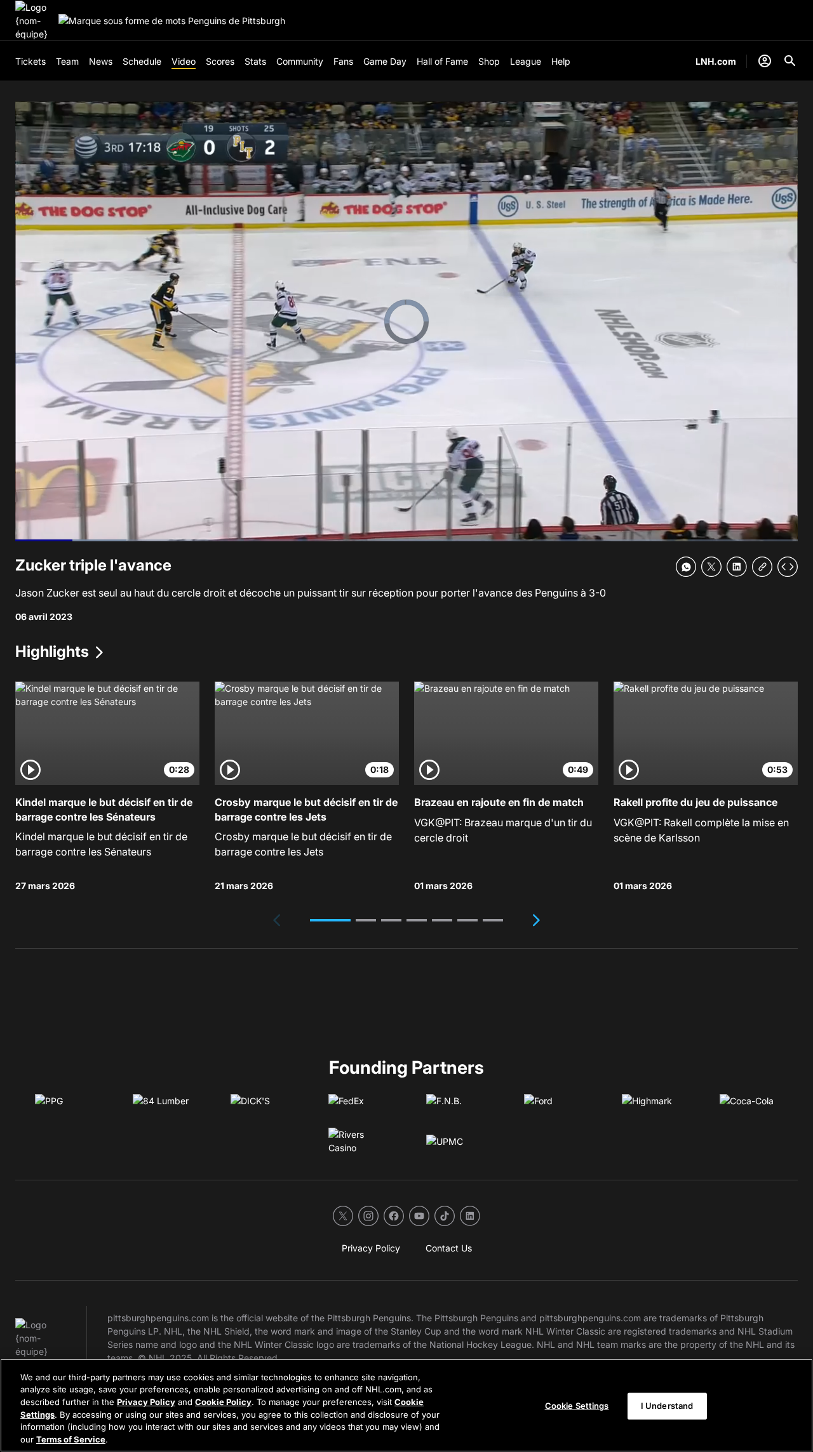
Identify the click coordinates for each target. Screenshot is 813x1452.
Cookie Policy (223, 1402)
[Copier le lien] (762, 567)
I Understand (667, 1406)
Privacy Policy (146, 1402)
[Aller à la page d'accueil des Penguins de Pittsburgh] (34, 21)
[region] (406, 1405)
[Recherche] (790, 61)
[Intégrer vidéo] (787, 567)
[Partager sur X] (711, 567)
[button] (330, 920)
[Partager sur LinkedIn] (737, 567)
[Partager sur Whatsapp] (686, 567)
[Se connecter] (764, 61)
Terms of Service (70, 1439)
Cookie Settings (577, 1406)
